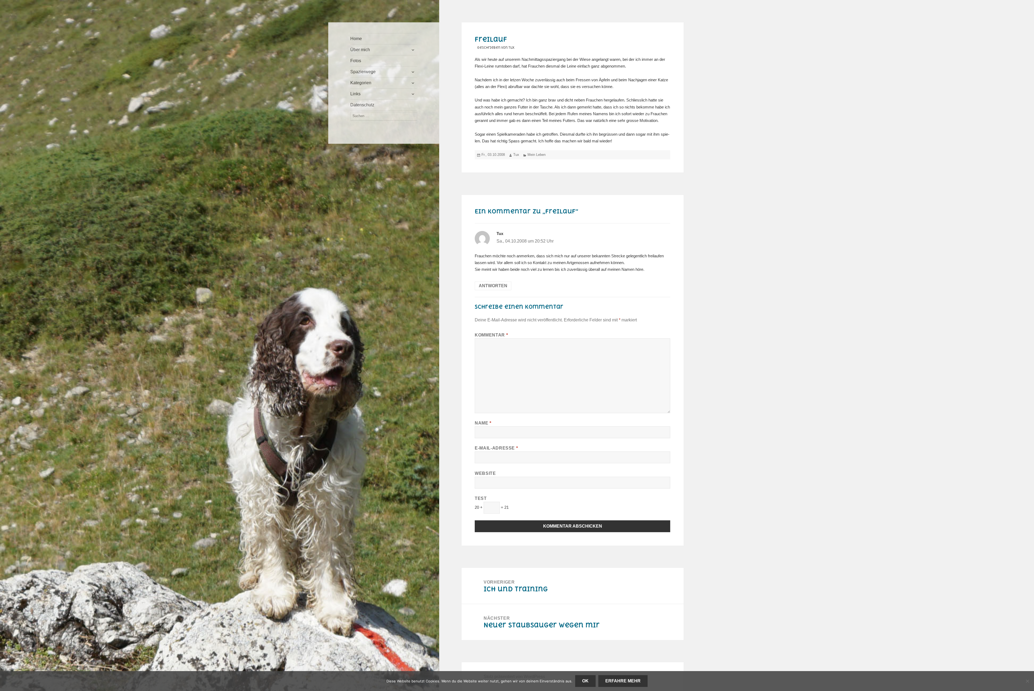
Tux (516, 155)
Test (481, 498)
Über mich (360, 49)
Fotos (355, 60)
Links (355, 94)
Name (483, 423)
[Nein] (1027, 681)
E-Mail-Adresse (496, 448)
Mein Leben (537, 155)
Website (485, 473)
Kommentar (491, 335)
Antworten (493, 285)
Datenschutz (362, 105)
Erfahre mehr (623, 681)
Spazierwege (363, 71)
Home (356, 38)
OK (585, 681)
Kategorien (360, 82)
